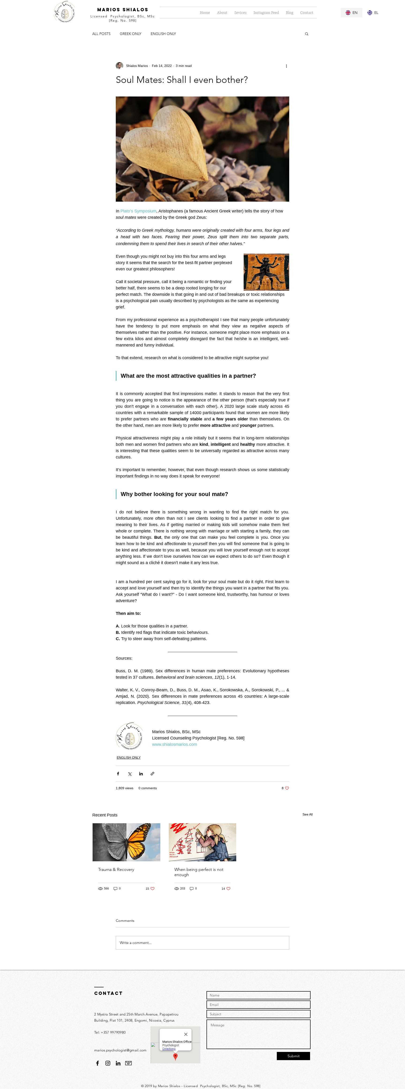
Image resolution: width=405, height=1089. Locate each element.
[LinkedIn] (118, 1063)
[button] (306, 33)
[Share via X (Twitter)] (129, 773)
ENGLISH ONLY (163, 33)
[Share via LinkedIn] (141, 773)
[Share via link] (152, 773)
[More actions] (286, 66)
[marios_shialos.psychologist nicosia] (108, 1063)
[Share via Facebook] (118, 773)
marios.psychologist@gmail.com (120, 1050)
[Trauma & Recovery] (126, 842)
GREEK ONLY (130, 33)
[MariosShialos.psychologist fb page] (97, 1063)
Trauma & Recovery (116, 869)
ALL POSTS (101, 33)
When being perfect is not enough (198, 872)
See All (308, 814)
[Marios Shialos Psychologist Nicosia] (128, 1063)
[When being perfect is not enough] (202, 842)
